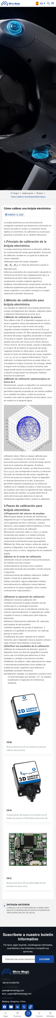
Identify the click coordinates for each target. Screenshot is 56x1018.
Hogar (16, 193)
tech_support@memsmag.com (16, 993)
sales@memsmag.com (13, 990)
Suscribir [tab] (44, 959)
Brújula (40, 193)
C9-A (9, 810)
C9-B (9, 742)
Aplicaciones (27, 193)
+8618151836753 (10, 982)
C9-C (9, 878)
